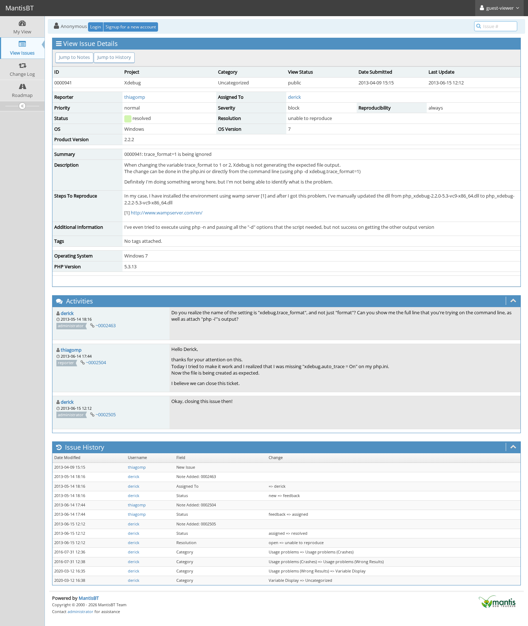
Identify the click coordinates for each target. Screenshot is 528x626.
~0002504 (96, 362)
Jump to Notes (74, 57)
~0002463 (106, 325)
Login (95, 27)
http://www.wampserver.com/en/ (167, 212)
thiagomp (134, 97)
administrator (80, 611)
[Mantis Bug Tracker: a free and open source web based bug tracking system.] (497, 601)
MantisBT (89, 598)
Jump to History (114, 57)
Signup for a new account (131, 27)
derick (294, 97)
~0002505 (106, 414)
